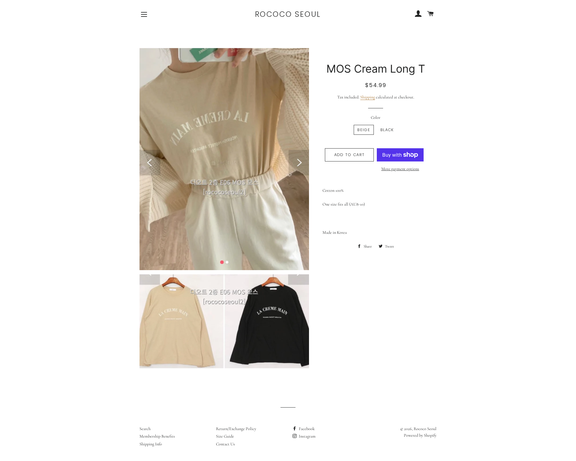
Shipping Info (151, 444)
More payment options (400, 168)
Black (387, 130)
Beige (363, 130)
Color (375, 117)
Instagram (307, 436)
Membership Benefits (157, 436)
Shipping (367, 97)
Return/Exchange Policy (236, 428)
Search (145, 428)
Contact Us (225, 444)
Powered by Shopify (420, 435)
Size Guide (225, 436)
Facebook (306, 428)
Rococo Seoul (288, 14)
